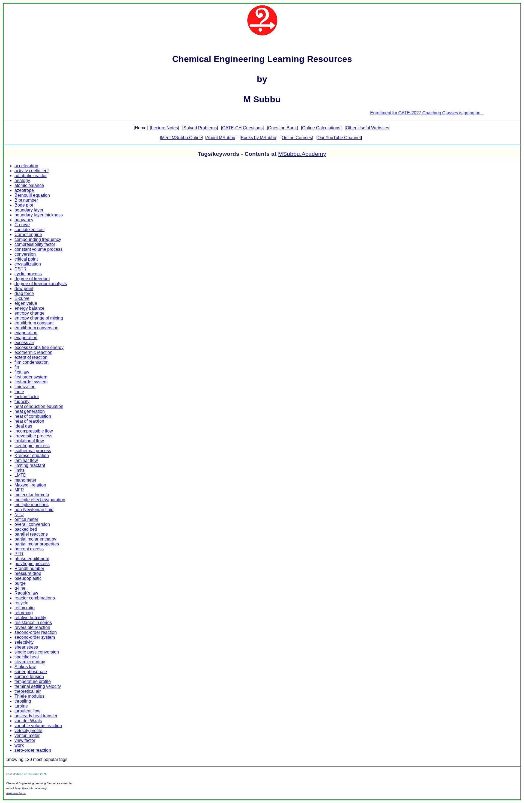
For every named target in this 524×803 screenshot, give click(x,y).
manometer (25, 480)
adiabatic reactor (30, 175)
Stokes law (25, 666)
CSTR (20, 269)
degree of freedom (32, 278)
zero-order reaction (32, 750)
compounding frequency (37, 239)
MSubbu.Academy (302, 154)
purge (20, 583)
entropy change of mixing (38, 318)
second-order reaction (35, 632)
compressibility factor (34, 244)
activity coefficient (31, 170)
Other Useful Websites (367, 128)
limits (19, 470)
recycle (21, 603)
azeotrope (24, 190)
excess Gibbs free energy (39, 347)
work (19, 745)
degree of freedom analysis (40, 283)
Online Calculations (321, 128)
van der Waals (28, 720)
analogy (22, 180)
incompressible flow (33, 431)
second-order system (34, 637)
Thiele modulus (29, 696)
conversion (25, 254)
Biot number (26, 200)
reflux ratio (24, 607)
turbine (21, 706)
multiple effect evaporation (39, 499)
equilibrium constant (33, 323)
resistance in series (33, 622)
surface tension (29, 676)
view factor (24, 740)
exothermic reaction (33, 352)
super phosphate (30, 671)
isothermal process (32, 450)
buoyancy (23, 219)
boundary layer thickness (38, 215)
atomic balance (29, 185)
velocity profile (28, 730)
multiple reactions (31, 504)
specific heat (26, 657)
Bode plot (23, 205)
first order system (30, 377)
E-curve (21, 298)
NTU (19, 514)
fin (16, 367)
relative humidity (30, 617)
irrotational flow (29, 440)
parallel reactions (31, 534)
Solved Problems (200, 128)
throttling (22, 701)
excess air (24, 342)
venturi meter (27, 735)
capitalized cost (29, 229)
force (19, 391)
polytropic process (32, 563)
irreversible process (33, 436)
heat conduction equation (38, 406)
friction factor (26, 396)
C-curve (22, 224)
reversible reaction (32, 627)
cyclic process (28, 273)
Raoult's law (26, 593)
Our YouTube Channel (339, 137)
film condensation (31, 362)
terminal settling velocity (37, 686)
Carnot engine (28, 234)
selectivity (24, 642)
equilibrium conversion (36, 328)
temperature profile (32, 681)
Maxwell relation (30, 485)
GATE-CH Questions (242, 128)
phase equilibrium (31, 558)
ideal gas (23, 426)
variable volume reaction (38, 725)
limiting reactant (29, 465)
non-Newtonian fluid (33, 509)
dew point (23, 288)
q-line (19, 588)
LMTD (20, 475)
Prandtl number (29, 568)
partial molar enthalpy (35, 539)
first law (21, 372)
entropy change (29, 313)
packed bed (25, 529)
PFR (18, 553)
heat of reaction (29, 421)
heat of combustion (32, 416)
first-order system (30, 382)
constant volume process (38, 249)
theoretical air (27, 691)
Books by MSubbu (258, 137)
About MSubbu (220, 137)
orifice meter (26, 519)
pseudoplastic (27, 578)
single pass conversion (36, 652)
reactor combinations (34, 598)
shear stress (26, 647)
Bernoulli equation (32, 195)
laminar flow (26, 460)
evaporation (25, 332)
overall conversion (32, 524)
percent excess (29, 549)
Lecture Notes (164, 128)
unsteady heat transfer (35, 716)
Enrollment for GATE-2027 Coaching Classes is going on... (414, 113)
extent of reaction (30, 357)
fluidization (24, 386)
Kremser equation (31, 455)
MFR (19, 490)
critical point (26, 259)
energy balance (29, 308)
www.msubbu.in (16, 793)
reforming (23, 612)
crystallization (27, 264)
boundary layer (28, 210)
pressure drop (27, 573)
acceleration (26, 165)
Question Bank (282, 128)
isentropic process (32, 445)
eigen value (25, 303)
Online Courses (297, 137)
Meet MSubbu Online (181, 137)
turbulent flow (27, 711)
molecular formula (31, 494)
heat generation (29, 411)
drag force (24, 293)
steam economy (29, 661)
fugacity (21, 401)
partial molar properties (36, 544)
